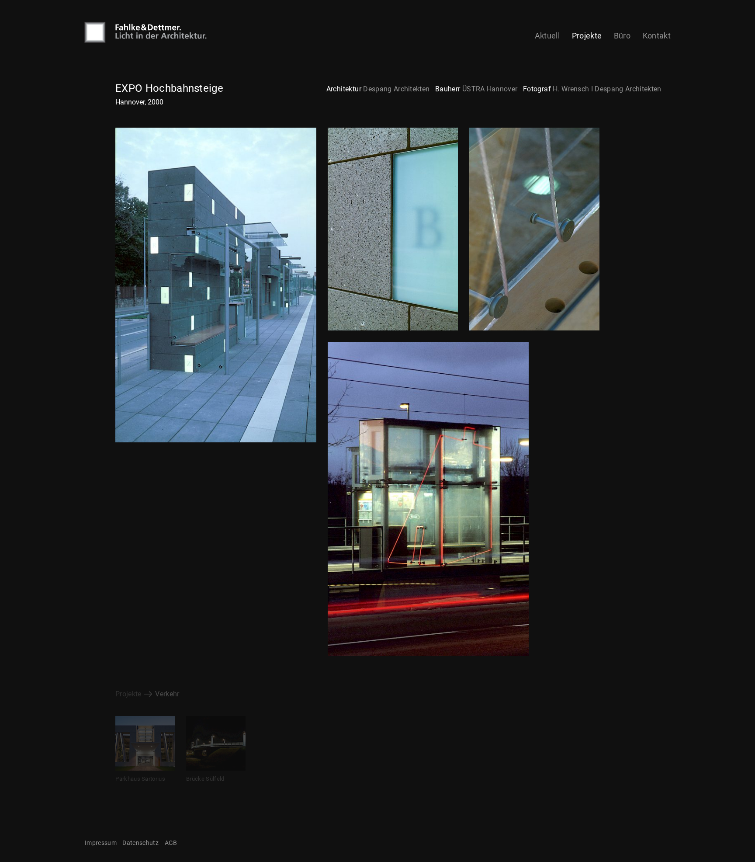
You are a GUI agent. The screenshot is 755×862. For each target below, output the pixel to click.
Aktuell (547, 35)
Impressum (101, 842)
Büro (622, 35)
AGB (171, 842)
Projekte (587, 35)
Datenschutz (140, 842)
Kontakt (657, 35)
